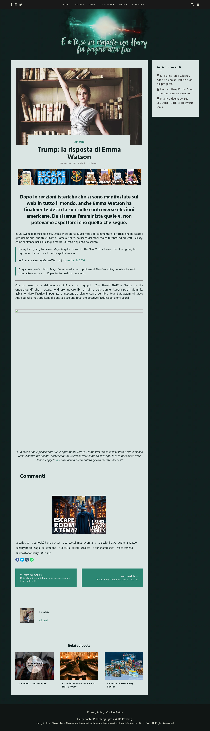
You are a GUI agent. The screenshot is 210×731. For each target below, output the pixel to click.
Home (65, 4)
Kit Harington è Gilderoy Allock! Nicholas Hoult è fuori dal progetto (174, 79)
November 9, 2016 (74, 260)
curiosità (23, 542)
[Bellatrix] (27, 615)
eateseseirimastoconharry (80, 542)
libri (76, 548)
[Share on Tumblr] (27, 560)
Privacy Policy (95, 712)
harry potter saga (29, 548)
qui (58, 460)
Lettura (65, 548)
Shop (122, 4)
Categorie (106, 4)
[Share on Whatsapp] (32, 560)
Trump (47, 553)
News (92, 4)
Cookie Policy (114, 712)
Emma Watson (129, 542)
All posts (44, 620)
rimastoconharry (28, 553)
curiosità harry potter (47, 542)
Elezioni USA (108, 542)
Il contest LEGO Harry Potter (120, 684)
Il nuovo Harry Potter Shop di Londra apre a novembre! (175, 91)
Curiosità (79, 4)
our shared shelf (104, 548)
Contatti (137, 4)
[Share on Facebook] (17, 560)
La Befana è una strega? (32, 683)
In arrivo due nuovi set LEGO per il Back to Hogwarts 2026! (175, 102)
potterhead (126, 548)
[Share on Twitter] (22, 560)
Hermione (50, 548)
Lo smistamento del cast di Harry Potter (78, 684)
